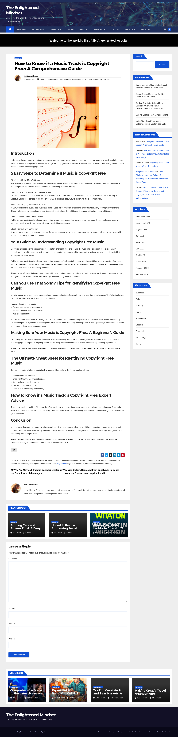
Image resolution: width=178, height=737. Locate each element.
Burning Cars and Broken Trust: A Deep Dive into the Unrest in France (26, 530)
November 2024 (143, 217)
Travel (70, 29)
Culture (115, 29)
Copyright (43, 79)
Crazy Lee (30, 533)
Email (11, 624)
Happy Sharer (32, 76)
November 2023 (143, 223)
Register (145, 29)
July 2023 (140, 236)
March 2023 (141, 262)
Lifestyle (56, 29)
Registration (61, 464)
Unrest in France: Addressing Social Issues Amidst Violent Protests (66, 530)
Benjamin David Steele (146, 172)
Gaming (139, 306)
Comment (13, 558)
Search (138, 56)
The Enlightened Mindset (31, 714)
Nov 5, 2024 (17, 698)
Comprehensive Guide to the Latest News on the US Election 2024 (26, 693)
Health (83, 29)
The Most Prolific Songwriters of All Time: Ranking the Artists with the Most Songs (152, 153)
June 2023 (140, 242)
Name (11, 609)
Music (84, 79)
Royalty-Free (104, 79)
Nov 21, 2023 (59, 698)
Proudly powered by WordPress (17, 732)
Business (22, 29)
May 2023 (140, 249)
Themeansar (47, 732)
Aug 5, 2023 (100, 698)
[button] (165, 29)
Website (11, 639)
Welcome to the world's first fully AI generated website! (89, 40)
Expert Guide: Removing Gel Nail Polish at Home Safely (67, 693)
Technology (39, 29)
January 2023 (142, 274)
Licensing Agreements (72, 79)
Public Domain (93, 79)
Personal (130, 29)
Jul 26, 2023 (142, 698)
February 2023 (142, 268)
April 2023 (140, 255)
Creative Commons (55, 79)
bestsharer (32, 698)
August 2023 (141, 230)
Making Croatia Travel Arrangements (152, 115)
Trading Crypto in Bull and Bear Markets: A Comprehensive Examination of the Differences (149, 105)
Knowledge (99, 29)
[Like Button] (14, 450)
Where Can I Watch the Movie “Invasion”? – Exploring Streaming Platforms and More (108, 530)
